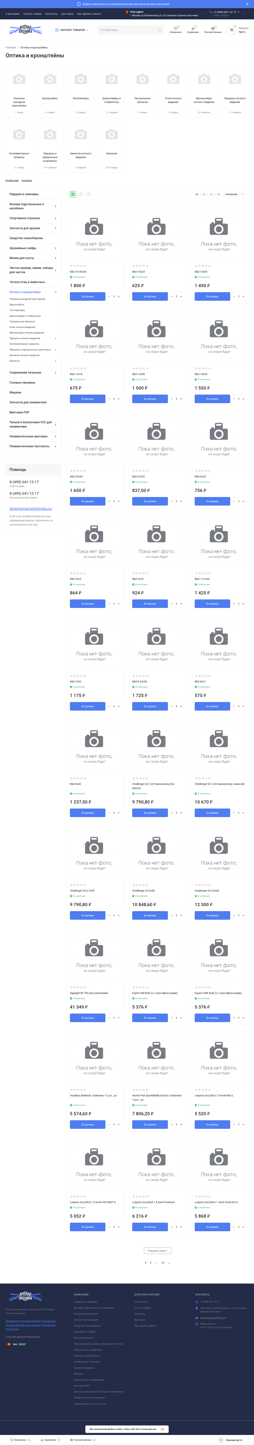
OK (162, 1429)
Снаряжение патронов (86, 1361)
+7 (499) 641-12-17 (224, 12)
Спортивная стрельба (86, 1313)
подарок (27, 180)
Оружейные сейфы (84, 1331)
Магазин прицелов (31, 1325)
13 (162, 1262)
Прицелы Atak (13, 1325)
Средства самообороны (87, 1325)
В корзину (88, 296)
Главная (11, 47)
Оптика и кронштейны (86, 1355)
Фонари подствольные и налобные (94, 1307)
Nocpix (15, 1329)
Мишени (79, 1373)
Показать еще (157, 1250)
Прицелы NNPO (32, 1321)
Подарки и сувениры (85, 1301)
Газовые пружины (84, 1367)
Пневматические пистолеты (90, 1403)
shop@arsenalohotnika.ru (30, 508)
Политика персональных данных (23, 1336)
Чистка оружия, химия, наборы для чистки (98, 1343)
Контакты (139, 1313)
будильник (12, 180)
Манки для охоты (84, 1337)
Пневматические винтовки (89, 1397)
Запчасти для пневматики (89, 1379)
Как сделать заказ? (145, 1325)
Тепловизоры (48, 1321)
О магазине (141, 1301)
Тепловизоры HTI (15, 1321)
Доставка (139, 1319)
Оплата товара (142, 1307)
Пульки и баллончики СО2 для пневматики (98, 1391)
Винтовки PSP (82, 1385)
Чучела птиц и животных (88, 1349)
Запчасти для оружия (86, 1319)
